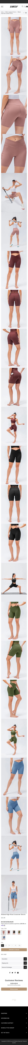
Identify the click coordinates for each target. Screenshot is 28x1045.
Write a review (14, 989)
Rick (15, 1042)
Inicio (2, 12)
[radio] (3, 932)
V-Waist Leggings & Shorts (10, 12)
